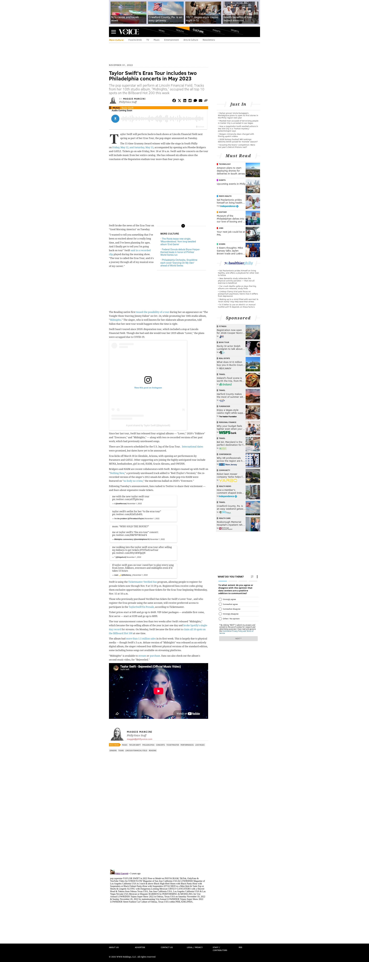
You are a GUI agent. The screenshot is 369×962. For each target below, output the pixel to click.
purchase (155, 655)
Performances (187, 745)
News (161, 31)
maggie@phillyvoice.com (139, 738)
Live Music (200, 745)
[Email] (200, 101)
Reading (152, 750)
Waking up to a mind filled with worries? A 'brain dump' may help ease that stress (238, 300)
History (223, 212)
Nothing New (117, 473)
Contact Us (167, 947)
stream (142, 655)
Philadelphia (148, 745)
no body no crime (133, 481)
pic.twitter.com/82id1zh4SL (127, 514)
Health (180, 30)
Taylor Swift (127, 107)
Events (216, 30)
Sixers (222, 244)
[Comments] (195, 101)
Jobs (221, 228)
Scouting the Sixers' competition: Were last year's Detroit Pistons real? (236, 145)
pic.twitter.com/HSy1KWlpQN (128, 553)
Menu (113, 32)
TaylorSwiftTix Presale (141, 607)
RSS (240, 947)
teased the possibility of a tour (152, 312)
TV (147, 39)
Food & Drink (135, 39)
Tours (121, 750)
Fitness (222, 326)
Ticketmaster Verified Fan (142, 582)
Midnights (115, 320)
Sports (235, 30)
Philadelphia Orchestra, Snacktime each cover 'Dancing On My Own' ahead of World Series (178, 262)
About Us (114, 947)
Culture (198, 31)
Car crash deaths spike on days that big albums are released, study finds (237, 287)
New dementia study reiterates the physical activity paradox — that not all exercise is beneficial (236, 280)
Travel (222, 374)
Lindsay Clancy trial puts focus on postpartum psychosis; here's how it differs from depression (238, 293)
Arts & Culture (190, 39)
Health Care (224, 518)
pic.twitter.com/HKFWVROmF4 (129, 535)
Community (224, 470)
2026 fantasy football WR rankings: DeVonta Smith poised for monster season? (238, 140)
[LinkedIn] (184, 101)
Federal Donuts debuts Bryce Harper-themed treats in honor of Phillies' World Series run (180, 252)
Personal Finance (227, 422)
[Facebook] (174, 101)
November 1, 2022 (134, 503)
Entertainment (171, 39)
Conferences (225, 454)
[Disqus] (158, 830)
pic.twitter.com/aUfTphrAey (127, 499)
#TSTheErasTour (149, 550)
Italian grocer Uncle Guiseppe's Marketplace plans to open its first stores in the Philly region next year (238, 115)
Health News (225, 486)
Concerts (160, 745)
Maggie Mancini (134, 98)
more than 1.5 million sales (141, 638)
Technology (225, 164)
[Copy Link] (206, 101)
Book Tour (224, 342)
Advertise (140, 947)
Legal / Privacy (195, 947)
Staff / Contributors (220, 948)
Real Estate (224, 358)
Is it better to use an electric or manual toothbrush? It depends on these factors (237, 305)
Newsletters (209, 39)
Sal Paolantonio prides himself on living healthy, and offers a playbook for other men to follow (238, 272)
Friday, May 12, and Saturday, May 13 (132, 147)
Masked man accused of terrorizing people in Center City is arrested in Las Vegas (238, 121)
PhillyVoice (128, 32)
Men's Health (225, 196)
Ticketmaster (172, 745)
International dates (192, 446)
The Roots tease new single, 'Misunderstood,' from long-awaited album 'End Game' (178, 241)
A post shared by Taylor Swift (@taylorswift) (148, 425)
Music (157, 39)
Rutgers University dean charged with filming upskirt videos (236, 135)
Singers (113, 750)
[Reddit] (190, 101)
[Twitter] (179, 101)
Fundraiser (224, 406)
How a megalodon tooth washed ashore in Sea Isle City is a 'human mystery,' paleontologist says (238, 128)
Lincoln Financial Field (136, 750)
